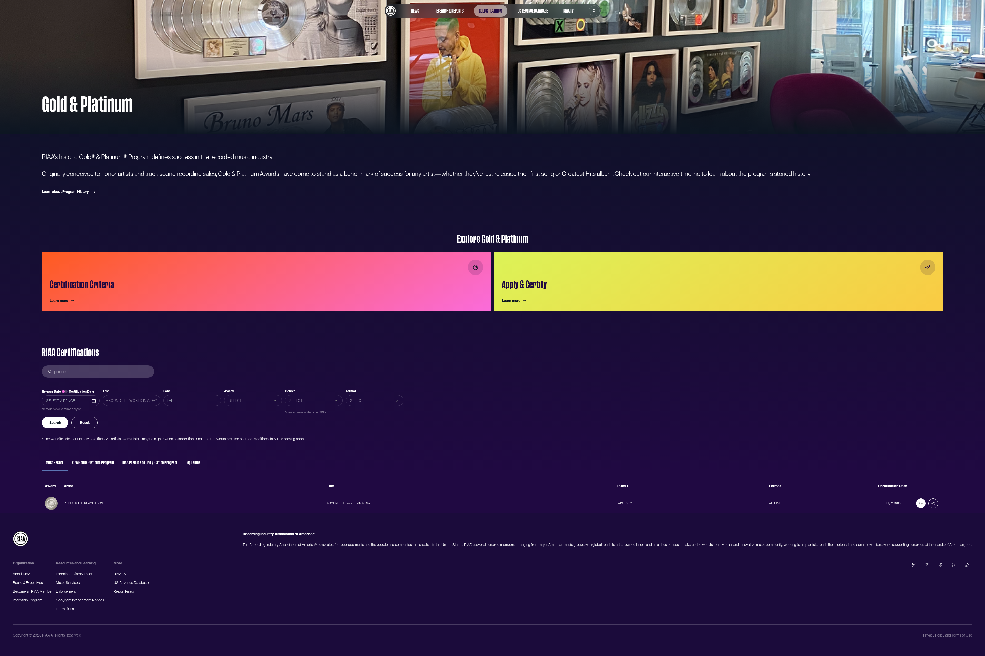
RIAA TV (568, 11)
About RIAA (22, 574)
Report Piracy (124, 591)
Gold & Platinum (490, 11)
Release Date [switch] (51, 391)
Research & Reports (449, 11)
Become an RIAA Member (33, 591)
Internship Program (27, 600)
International (65, 609)
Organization (23, 563)
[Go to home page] (391, 11)
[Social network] (914, 565)
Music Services (68, 583)
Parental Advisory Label (74, 574)
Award (229, 391)
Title (106, 391)
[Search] (594, 10)
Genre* (290, 391)
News (415, 11)
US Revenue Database (533, 11)
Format (351, 391)
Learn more (59, 301)
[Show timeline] (921, 503)
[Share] (933, 503)
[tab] (55, 465)
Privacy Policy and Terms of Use (947, 635)
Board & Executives (28, 583)
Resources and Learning (76, 563)
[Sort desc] (627, 486)
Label (167, 391)
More (118, 563)
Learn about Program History (65, 192)
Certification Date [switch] (81, 391)
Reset (85, 422)
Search (55, 422)
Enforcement (66, 591)
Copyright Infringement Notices (80, 600)
